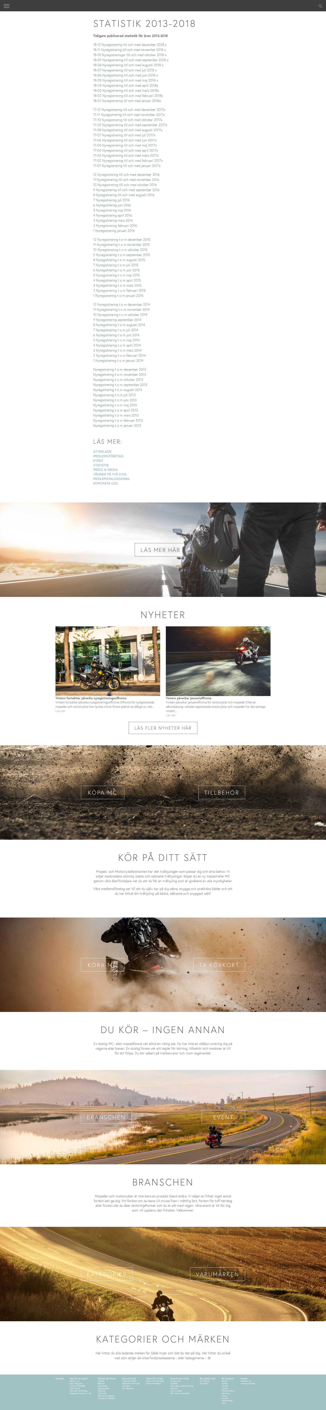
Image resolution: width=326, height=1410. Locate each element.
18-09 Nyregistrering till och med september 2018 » (130, 60)
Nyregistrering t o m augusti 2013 (117, 389)
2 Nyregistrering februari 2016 (115, 225)
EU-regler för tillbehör (106, 1398)
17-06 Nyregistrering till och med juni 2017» (124, 140)
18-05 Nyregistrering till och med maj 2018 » (125, 80)
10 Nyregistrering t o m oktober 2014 (120, 314)
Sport (224, 1403)
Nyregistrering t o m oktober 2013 (118, 379)
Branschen (106, 1117)
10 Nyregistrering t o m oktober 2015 (120, 249)
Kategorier (107, 1274)
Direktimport (75, 1388)
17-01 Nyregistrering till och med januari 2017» (126, 165)
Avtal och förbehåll (77, 1386)
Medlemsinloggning (111, 478)
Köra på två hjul (129, 1378)
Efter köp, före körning (79, 1391)
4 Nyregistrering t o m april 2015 (117, 280)
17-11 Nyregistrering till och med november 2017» (129, 114)
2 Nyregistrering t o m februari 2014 (119, 355)
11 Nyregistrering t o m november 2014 (121, 309)
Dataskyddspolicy (248, 1383)
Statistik (101, 465)
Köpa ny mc (74, 1381)
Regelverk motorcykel (131, 1383)
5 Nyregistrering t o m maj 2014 (116, 340)
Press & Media (105, 469)
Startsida (59, 1378)
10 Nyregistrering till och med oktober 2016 (125, 184)
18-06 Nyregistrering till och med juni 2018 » (125, 75)
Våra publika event (207, 1378)
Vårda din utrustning (106, 1396)
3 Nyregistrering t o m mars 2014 (117, 350)
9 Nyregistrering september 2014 (117, 319)
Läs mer (60, 711)
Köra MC (103, 965)
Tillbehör (221, 792)
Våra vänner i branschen (179, 1393)
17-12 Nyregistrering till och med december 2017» (129, 109)
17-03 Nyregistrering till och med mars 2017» (125, 155)
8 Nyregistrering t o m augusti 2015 (119, 260)
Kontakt (244, 1378)
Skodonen (101, 1391)
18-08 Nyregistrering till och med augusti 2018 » (128, 65)
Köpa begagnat (76, 1383)
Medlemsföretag (108, 456)
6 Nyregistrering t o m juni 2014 (116, 335)
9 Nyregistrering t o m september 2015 (121, 254)
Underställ (102, 1393)
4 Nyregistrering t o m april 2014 (117, 345)
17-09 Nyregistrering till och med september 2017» (130, 125)
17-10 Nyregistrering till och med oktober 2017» (127, 119)
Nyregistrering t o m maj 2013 (115, 405)
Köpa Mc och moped (78, 1378)
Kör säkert (126, 1386)
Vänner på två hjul (110, 474)
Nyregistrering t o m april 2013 (115, 410)
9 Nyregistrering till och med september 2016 (126, 190)
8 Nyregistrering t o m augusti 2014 (119, 325)
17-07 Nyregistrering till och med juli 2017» (124, 135)
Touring (224, 1396)
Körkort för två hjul (154, 1378)
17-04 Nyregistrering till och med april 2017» (125, 150)
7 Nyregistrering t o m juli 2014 (115, 330)
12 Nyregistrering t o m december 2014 (121, 304)
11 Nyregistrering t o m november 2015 (121, 244)
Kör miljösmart (128, 1388)
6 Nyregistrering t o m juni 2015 (116, 270)
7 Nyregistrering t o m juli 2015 (115, 265)
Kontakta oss (105, 483)
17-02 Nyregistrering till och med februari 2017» (128, 160)
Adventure (226, 1393)
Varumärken (217, 1274)
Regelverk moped (129, 1381)
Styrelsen (102, 451)
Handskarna (102, 1386)
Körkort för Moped (153, 1383)
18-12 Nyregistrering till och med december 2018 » (129, 44)
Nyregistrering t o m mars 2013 (116, 415)
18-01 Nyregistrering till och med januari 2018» (127, 100)
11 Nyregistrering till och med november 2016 (126, 179)
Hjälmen (101, 1381)
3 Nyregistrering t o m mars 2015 (117, 285)
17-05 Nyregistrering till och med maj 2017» (125, 145)
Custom (225, 1398)
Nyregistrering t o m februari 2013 (118, 420)
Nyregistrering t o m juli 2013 (114, 395)
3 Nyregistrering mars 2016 (113, 220)
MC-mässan (204, 1381)
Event (98, 460)
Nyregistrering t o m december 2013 (119, 369)
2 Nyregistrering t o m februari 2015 (119, 290)
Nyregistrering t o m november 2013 (119, 374)
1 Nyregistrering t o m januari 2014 (118, 360)
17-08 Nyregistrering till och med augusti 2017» (127, 130)
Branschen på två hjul (179, 1378)
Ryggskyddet (103, 1388)
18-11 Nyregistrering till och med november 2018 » (129, 49)
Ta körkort (219, 965)
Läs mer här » (163, 549)
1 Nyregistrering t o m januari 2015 (118, 295)
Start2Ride (204, 1383)
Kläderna (101, 1383)
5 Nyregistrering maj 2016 (112, 210)
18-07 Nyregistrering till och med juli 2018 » (125, 70)
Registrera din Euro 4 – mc (80, 1393)
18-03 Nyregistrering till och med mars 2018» (126, 90)
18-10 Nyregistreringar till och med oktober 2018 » (129, 54)
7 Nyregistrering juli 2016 (111, 200)
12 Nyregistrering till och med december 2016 (126, 174)
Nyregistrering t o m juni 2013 (115, 400)
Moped (224, 1381)
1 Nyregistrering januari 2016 (114, 230)
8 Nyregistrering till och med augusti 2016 (124, 195)
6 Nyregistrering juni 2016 (112, 205)
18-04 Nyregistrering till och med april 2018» (125, 85)
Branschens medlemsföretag (181, 1386)
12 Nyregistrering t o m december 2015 (121, 239)
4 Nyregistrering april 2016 (112, 215)
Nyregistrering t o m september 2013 (120, 384)
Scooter (225, 1383)
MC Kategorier (228, 1378)
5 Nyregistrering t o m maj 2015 (116, 275)
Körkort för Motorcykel (155, 1381)
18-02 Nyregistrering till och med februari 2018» (128, 95)
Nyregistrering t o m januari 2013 (117, 425)
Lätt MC (225, 1386)
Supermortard (227, 1400)
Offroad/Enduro (228, 1391)
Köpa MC (103, 792)
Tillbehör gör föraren (107, 1378)
